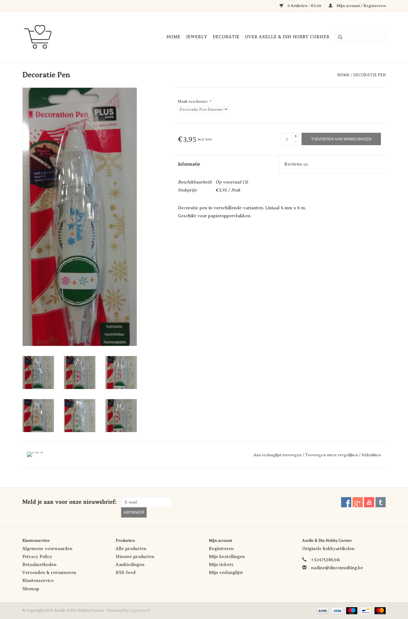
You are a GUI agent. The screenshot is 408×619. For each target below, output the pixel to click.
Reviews (296, 164)
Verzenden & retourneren (49, 572)
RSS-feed (125, 572)
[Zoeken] (338, 37)
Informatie (189, 164)
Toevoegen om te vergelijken (332, 455)
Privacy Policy (37, 556)
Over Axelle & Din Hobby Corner (287, 36)
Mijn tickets (221, 564)
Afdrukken (371, 455)
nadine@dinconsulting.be (337, 567)
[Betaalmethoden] (322, 610)
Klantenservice (38, 580)
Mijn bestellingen (227, 556)
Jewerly (196, 36)
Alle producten (131, 548)
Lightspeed (140, 610)
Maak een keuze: (194, 101)
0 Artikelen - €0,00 (304, 6)
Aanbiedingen (130, 564)
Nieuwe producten (135, 556)
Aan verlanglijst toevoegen (277, 455)
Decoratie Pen (369, 75)
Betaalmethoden (39, 564)
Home (173, 36)
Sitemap (30, 588)
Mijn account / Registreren (361, 6)
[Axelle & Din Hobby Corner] (44, 36)
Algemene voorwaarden (47, 548)
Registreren (221, 548)
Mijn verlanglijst (226, 572)
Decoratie (226, 36)
